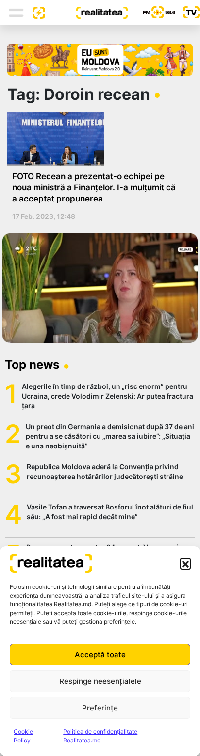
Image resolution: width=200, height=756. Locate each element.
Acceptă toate (100, 654)
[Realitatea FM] (151, 12)
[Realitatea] (86, 12)
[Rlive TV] (187, 12)
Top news (32, 364)
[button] (185, 563)
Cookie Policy (23, 736)
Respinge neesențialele (100, 681)
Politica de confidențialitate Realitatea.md (100, 736)
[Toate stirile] (35, 12)
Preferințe (100, 707)
